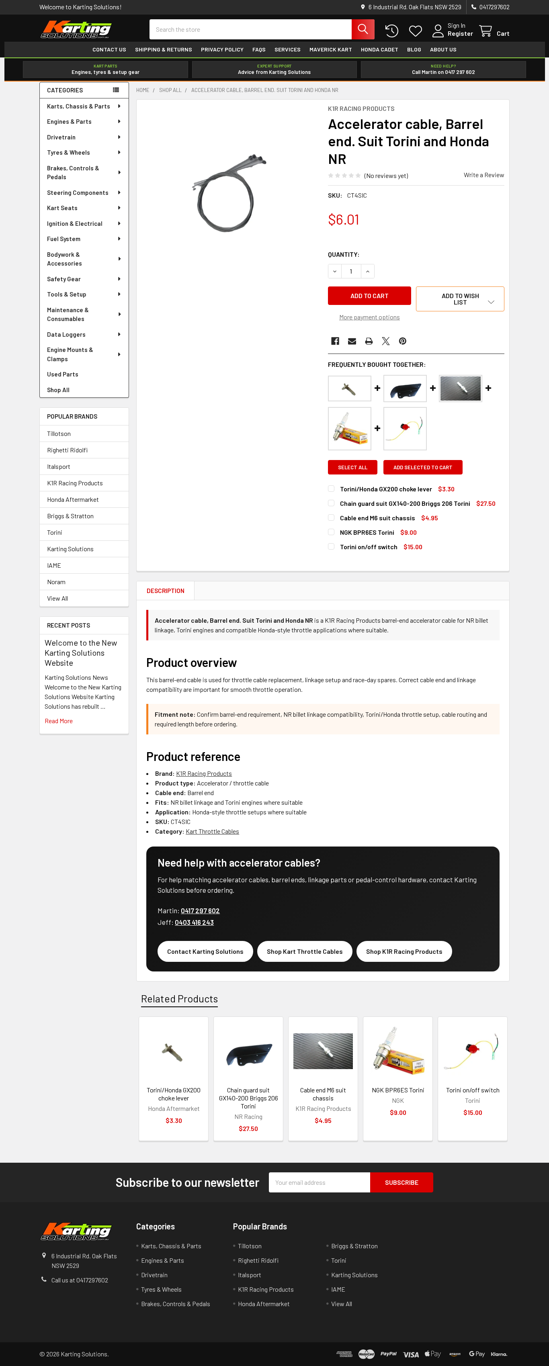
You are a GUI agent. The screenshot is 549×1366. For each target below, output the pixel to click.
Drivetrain (61, 137)
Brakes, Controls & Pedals (73, 172)
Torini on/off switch (368, 546)
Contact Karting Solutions (205, 951)
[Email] (352, 341)
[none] (229, 192)
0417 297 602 (200, 910)
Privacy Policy (222, 49)
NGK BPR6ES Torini (367, 532)
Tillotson (59, 433)
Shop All (58, 389)
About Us (443, 49)
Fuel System (63, 238)
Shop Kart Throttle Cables (305, 951)
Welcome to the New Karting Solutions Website (81, 652)
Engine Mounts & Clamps (70, 354)
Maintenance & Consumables (68, 314)
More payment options (369, 317)
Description (165, 590)
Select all (352, 467)
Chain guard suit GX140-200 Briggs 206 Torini (405, 503)
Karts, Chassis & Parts (78, 106)
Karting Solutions (70, 548)
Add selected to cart (423, 467)
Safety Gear (64, 278)
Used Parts (62, 374)
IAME (54, 565)
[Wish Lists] (417, 31)
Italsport (58, 466)
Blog (414, 49)
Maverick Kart (330, 49)
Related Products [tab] (179, 998)
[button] (460, 298)
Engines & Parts (69, 121)
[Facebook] (335, 341)
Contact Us (109, 49)
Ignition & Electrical (74, 223)
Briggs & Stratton (70, 515)
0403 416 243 (194, 922)
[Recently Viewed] (393, 31)
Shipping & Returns (163, 49)
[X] (386, 341)
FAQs (259, 49)
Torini (54, 532)
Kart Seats (62, 207)
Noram (56, 581)
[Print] (369, 341)
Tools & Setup (66, 294)
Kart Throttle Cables (212, 831)
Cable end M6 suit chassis (377, 517)
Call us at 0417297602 (79, 1280)
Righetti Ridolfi (67, 450)
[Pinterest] (402, 341)
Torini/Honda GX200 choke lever (386, 489)
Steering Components (78, 192)
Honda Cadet (379, 49)
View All (57, 598)
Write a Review (484, 174)
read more (59, 720)
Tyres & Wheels (68, 152)
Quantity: (344, 254)
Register (460, 33)
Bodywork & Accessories (64, 259)
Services (287, 49)
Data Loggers (66, 334)
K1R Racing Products (75, 483)
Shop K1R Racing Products (404, 951)
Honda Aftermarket (73, 499)
